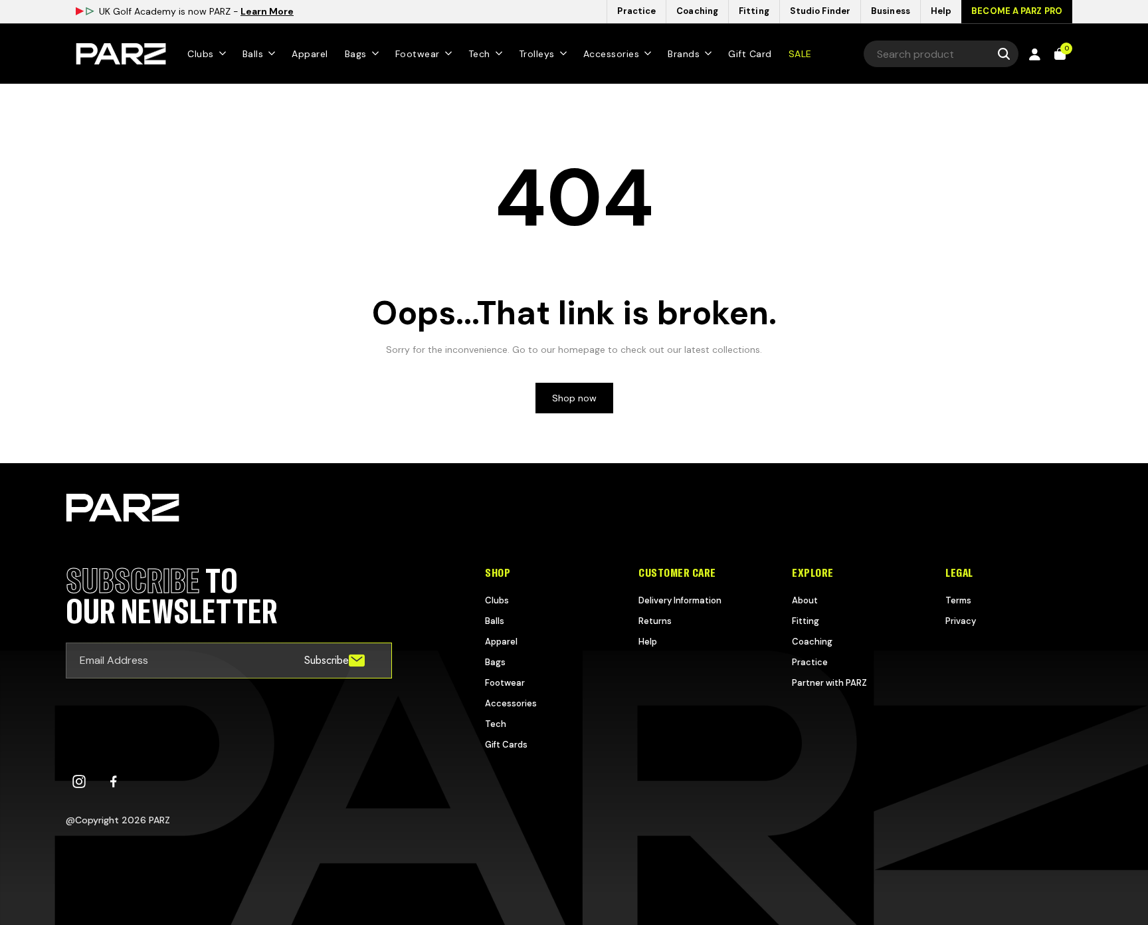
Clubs (497, 600)
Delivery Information (679, 600)
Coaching (812, 641)
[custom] (79, 781)
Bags (495, 662)
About (805, 600)
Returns (655, 621)
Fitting (805, 621)
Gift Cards (506, 744)
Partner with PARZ (829, 682)
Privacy (960, 621)
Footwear (505, 682)
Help (647, 641)
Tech (495, 724)
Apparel (501, 641)
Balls (494, 621)
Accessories (511, 703)
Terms (958, 600)
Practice (810, 662)
